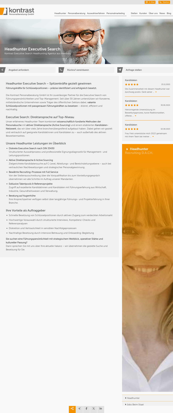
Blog (169, 13)
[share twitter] (93, 409)
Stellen (134, 13)
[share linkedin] (100, 409)
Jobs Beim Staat (135, 404)
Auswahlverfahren (96, 13)
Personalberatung (76, 13)
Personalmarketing (116, 13)
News (162, 13)
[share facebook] (86, 409)
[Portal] (17, 12)
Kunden (143, 13)
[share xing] (79, 409)
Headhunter (60, 13)
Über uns (153, 13)
